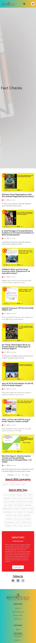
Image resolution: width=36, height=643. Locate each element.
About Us (18, 608)
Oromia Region (27, 518)
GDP (25, 512)
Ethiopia (20, 505)
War (29, 525)
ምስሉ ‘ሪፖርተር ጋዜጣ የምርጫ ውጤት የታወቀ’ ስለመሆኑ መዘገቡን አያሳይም (16, 420)
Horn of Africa (9, 515)
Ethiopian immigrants (7, 508)
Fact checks (18, 633)
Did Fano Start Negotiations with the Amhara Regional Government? (18, 195)
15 (23, 475)
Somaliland (24, 522)
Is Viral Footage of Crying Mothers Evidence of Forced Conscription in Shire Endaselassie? (18, 233)
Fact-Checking (30, 508)
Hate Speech (30, 512)
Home (18, 630)
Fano (15, 512)
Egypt (6, 505)
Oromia (21, 518)
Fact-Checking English (7, 512)
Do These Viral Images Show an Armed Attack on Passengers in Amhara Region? (16, 346)
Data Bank (18, 637)
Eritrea (15, 505)
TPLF (20, 525)
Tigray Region (8, 525)
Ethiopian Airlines (28, 505)
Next (27, 475)
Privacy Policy (18, 615)
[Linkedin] (18, 580)
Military (19, 515)
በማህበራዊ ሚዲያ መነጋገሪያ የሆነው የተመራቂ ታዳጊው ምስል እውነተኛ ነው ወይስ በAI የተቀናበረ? (16, 271)
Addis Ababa (12, 494)
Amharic (12, 484)
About (17, 640)
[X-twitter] (23, 580)
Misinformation (27, 515)
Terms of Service (18, 612)
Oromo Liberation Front (9, 522)
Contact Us (18, 619)
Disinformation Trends (22, 501)
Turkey (25, 525)
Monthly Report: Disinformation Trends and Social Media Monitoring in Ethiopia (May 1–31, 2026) (17, 459)
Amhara (30, 494)
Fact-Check (16, 508)
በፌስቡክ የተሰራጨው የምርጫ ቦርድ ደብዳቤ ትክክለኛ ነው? (18, 309)
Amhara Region (7, 498)
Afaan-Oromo (5, 484)
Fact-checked (22, 508)
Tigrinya (23, 484)
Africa (25, 494)
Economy (30, 501)
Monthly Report (9, 518)
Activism (5, 494)
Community (29, 498)
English (17, 484)
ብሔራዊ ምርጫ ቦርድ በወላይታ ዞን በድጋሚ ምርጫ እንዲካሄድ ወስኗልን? (17, 384)
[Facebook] (13, 580)
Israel (15, 515)
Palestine (18, 522)
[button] (24, 3)
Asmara (19, 498)
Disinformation (12, 501)
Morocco (15, 518)
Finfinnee (20, 512)
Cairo (24, 498)
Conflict (5, 501)
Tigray (30, 522)
